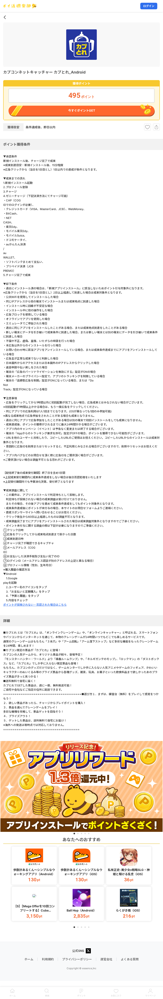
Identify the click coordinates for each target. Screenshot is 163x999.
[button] (34, 865)
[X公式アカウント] (88, 951)
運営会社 (106, 959)
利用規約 (48, 959)
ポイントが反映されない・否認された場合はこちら (35, 604)
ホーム (28, 959)
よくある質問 (130, 959)
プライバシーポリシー (77, 959)
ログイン (148, 6)
